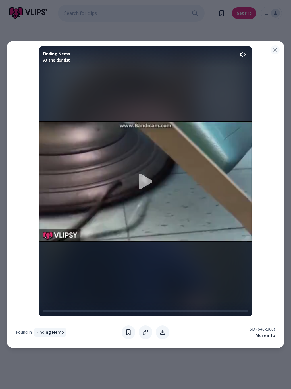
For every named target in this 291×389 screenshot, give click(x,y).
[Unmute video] (243, 54)
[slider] (45, 311)
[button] (145, 181)
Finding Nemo (50, 332)
